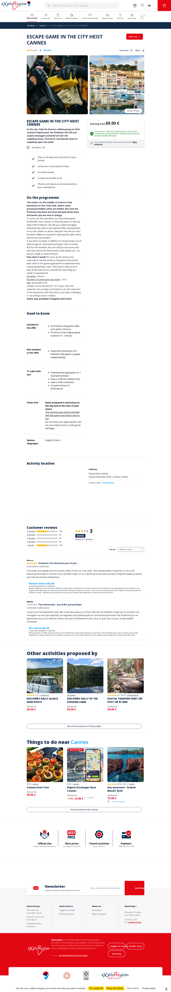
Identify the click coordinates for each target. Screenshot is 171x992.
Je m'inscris (141, 888)
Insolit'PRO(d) (108, 483)
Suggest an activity (67, 910)
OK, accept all (96, 988)
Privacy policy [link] (149, 988)
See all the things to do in (69, 955)
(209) (119, 784)
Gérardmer (71, 695)
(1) (37, 695)
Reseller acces (135, 946)
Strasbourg (44, 695)
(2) (118, 695)
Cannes (42, 25)
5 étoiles (31, 531)
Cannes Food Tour (38, 787)
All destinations (133, 695)
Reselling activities (67, 914)
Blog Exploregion (99, 914)
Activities (31, 25)
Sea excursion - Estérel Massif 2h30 (121, 789)
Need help (116, 953)
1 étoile (30, 545)
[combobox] (81, 5)
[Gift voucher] (135, 5)
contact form (134, 922)
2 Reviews (47, 50)
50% (60, 531)
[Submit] (49, 5)
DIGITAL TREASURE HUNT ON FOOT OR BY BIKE (124, 700)
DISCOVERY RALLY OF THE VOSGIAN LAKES (82, 700)
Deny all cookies (115, 988)
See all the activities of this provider (84, 726)
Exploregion (97, 910)
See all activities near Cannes (84, 809)
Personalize (133, 988)
